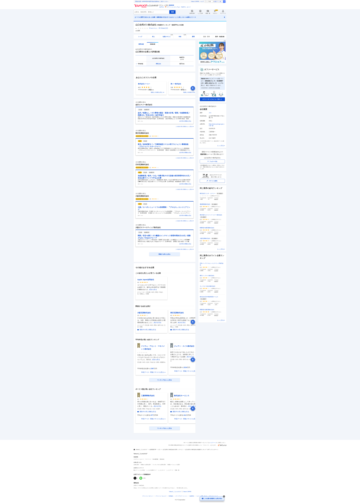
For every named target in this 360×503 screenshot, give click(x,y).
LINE (144, 478)
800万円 (216, 244)
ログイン (161, 7)
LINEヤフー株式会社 (139, 485)
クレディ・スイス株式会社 (184, 346)
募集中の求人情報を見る (148, 329)
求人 (153, 36)
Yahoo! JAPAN (195, 1)
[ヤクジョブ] (212, 63)
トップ (140, 36)
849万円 (216, 210)
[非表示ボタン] (224, 496)
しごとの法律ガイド (151, 470)
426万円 (216, 291)
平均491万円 (164, 28)
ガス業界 (137, 30)
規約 (171, 496)
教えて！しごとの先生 (139, 470)
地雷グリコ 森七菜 (218, 1)
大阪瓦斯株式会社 (142, 196)
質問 (193, 36)
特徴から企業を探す (146, 464)
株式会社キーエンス (181, 396)
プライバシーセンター (161, 496)
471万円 (216, 270)
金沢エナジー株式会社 (143, 105)
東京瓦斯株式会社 (142, 133)
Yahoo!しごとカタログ (141, 449)
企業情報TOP (152, 449)
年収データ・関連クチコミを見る (152, 372)
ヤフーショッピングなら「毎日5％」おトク (179, 7)
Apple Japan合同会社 (145, 280)
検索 (224, 1)
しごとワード (169, 470)
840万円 (216, 222)
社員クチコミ (168, 36)
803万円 (216, 233)
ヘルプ (202, 1)
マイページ (223, 13)
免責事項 (191, 496)
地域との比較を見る (157, 92)
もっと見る (220, 145)
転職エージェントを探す (174, 464)
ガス (210, 112)
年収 (182, 36)
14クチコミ (154, 28)
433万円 (216, 281)
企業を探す (192, 13)
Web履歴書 (155, 459)
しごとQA (200, 13)
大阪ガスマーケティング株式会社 (148, 227)
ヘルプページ (213, 442)
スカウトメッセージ (139, 459)
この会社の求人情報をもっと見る (183, 126)
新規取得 (171, 5)
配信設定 (162, 459)
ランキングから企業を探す (159, 464)
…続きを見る (152, 289)
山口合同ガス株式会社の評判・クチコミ (173, 449)
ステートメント (181, 496)
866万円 (216, 199)
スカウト (215, 13)
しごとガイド (161, 470)
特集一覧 (208, 13)
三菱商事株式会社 (148, 396)
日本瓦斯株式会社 (142, 164)
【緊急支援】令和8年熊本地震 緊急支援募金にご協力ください (151, 1)
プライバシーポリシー (147, 496)
